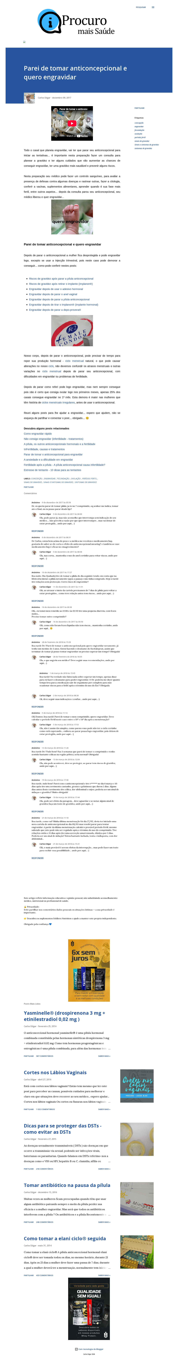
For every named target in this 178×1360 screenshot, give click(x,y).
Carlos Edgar (45, 514)
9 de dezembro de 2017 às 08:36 (67, 552)
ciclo (51, 366)
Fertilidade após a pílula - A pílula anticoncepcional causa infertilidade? (64, 464)
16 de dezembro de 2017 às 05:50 (68, 621)
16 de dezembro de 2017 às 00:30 (57, 607)
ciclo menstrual (74, 360)
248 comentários (44, 1222)
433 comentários (44, 1275)
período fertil (140, 137)
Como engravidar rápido (38, 433)
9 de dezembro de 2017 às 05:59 (56, 502)
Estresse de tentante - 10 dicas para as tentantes (52, 470)
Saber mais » (104, 1056)
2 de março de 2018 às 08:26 (66, 695)
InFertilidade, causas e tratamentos (44, 449)
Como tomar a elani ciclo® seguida (65, 1238)
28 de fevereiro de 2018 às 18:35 (67, 656)
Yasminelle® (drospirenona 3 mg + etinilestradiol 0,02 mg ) (64, 1016)
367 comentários (44, 1056)
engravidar (139, 126)
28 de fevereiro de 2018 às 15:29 (56, 642)
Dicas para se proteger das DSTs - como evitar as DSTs (62, 1129)
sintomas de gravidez (143, 148)
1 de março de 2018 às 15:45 (62, 673)
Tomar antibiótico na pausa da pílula (67, 1185)
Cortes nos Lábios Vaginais (55, 1072)
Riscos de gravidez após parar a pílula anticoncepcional (61, 278)
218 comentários (44, 1169)
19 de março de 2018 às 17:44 (66, 797)
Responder (38, 531)
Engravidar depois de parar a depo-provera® (55, 309)
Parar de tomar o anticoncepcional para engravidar (53, 454)
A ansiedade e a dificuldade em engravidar (48, 459)
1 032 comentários (45, 1109)
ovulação (138, 134)
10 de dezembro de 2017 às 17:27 (57, 572)
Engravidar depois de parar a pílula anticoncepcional (59, 299)
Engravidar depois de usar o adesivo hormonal (56, 289)
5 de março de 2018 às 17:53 (66, 724)
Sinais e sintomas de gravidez (147, 144)
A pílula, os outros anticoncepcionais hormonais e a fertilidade (59, 444)
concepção (139, 123)
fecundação (139, 130)
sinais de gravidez (142, 141)
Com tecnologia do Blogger (90, 1349)
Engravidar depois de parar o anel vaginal (53, 294)
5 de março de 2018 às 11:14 (54, 713)
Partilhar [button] (139, 108)
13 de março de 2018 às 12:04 (66, 759)
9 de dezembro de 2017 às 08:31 (56, 537)
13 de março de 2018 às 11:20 (55, 748)
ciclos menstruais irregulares (58, 402)
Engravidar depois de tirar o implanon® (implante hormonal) (63, 304)
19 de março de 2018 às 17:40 (55, 780)
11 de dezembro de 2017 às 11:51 (68, 587)
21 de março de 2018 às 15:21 (66, 844)
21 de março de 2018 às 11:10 (55, 818)
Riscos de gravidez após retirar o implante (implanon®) (61, 283)
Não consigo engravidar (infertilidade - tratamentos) (53, 438)
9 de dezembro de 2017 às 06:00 (67, 514)
